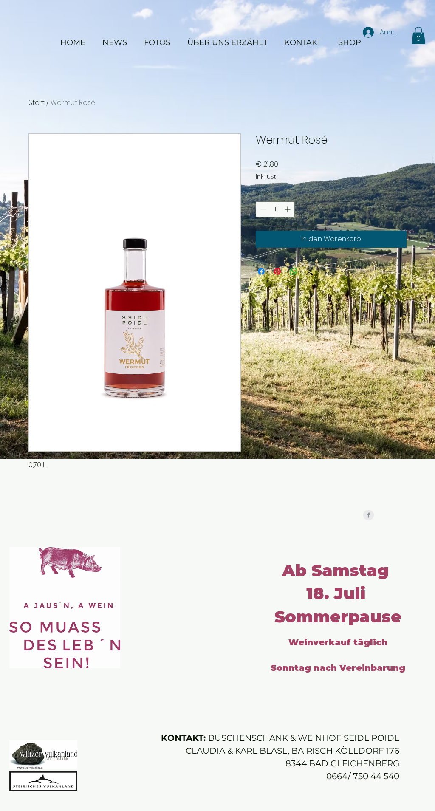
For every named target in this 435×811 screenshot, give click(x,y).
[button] (418, 35)
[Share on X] (310, 271)
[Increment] (288, 209)
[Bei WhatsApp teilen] (293, 271)
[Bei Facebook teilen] (261, 271)
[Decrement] (262, 209)
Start (36, 102)
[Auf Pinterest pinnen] (277, 271)
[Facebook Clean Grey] (368, 515)
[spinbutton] (275, 209)
